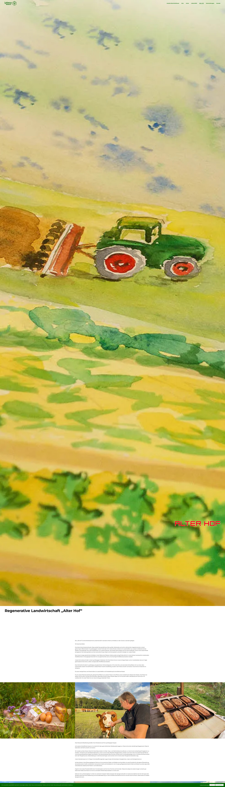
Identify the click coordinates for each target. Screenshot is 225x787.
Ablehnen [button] (212, 784)
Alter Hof (201, 3)
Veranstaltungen (210, 3)
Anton (187, 3)
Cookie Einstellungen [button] (204, 785)
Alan (182, 3)
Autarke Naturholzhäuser (173, 3)
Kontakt (218, 3)
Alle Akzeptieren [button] (219, 784)
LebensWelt (194, 3)
